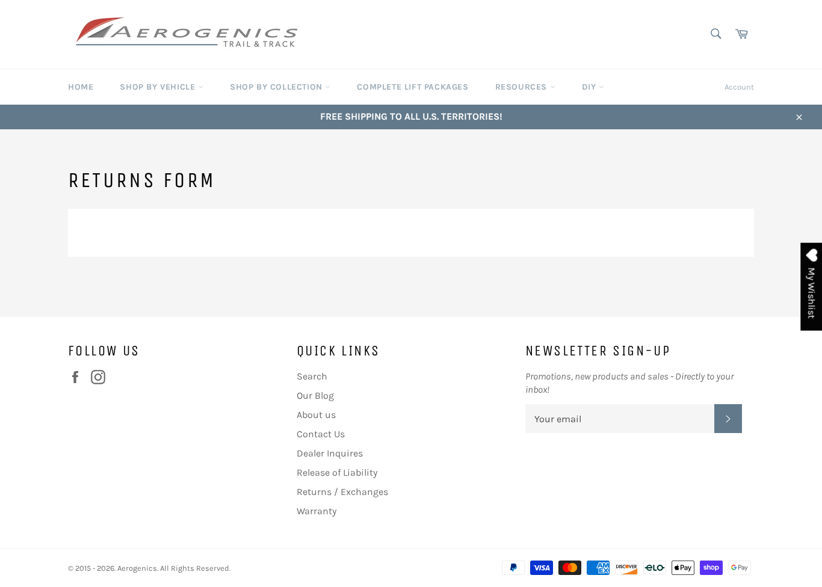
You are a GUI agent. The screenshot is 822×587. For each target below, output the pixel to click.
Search (312, 376)
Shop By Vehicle (159, 87)
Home (80, 87)
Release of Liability (337, 472)
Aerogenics (137, 568)
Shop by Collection (277, 87)
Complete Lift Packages (412, 87)
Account (739, 86)
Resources (522, 87)
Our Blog (315, 395)
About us (316, 414)
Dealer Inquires (330, 453)
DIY (590, 87)
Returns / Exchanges (342, 491)
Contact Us (321, 434)
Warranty (316, 511)
